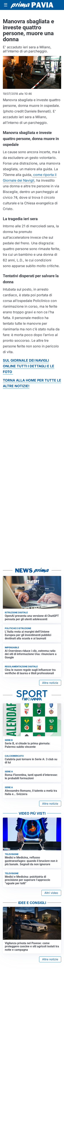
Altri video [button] (51, 893)
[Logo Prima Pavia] (32, 5)
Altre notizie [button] (50, 683)
